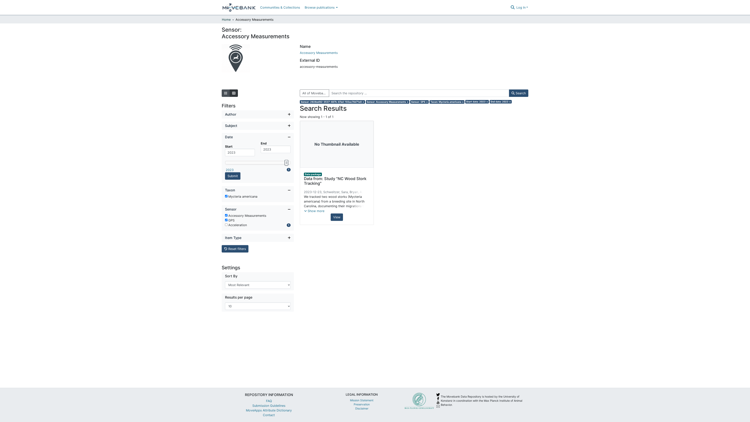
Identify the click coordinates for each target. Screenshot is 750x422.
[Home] (239, 7)
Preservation (362, 404)
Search (520, 93)
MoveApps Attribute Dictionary (269, 410)
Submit (233, 176)
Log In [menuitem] (521, 7)
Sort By (231, 276)
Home (226, 19)
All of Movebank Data (315, 93)
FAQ (269, 401)
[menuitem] (321, 7)
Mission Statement (361, 400)
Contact (269, 415)
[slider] (286, 162)
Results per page (238, 297)
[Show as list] (226, 93)
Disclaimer (361, 408)
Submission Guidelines (268, 406)
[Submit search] (512, 7)
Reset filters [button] (236, 249)
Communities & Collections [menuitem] (280, 7)
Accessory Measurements (319, 53)
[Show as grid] (234, 93)
